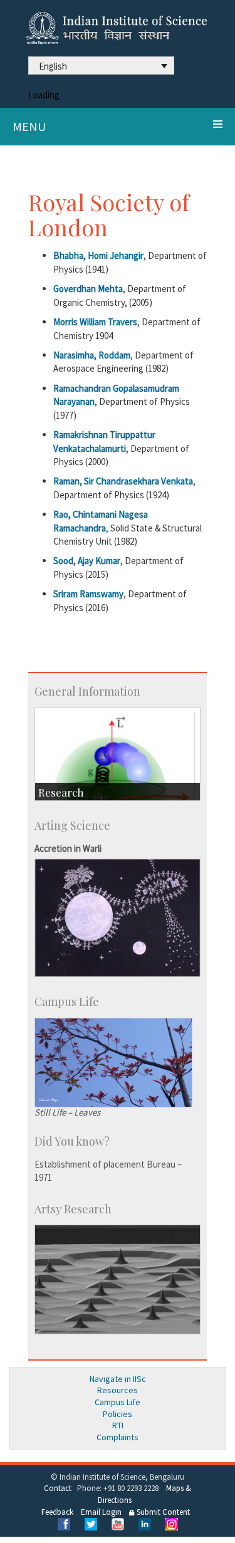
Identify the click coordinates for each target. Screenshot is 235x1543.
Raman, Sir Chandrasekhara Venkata (123, 481)
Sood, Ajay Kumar (86, 561)
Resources (117, 1390)
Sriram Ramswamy (88, 594)
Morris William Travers (95, 322)
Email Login (101, 1512)
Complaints (117, 1437)
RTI (117, 1425)
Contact (57, 1488)
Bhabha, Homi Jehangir (98, 255)
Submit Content (162, 1512)
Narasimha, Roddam (91, 355)
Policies (117, 1414)
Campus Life (117, 1402)
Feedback (57, 1512)
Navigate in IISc (118, 1378)
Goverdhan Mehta (88, 289)
